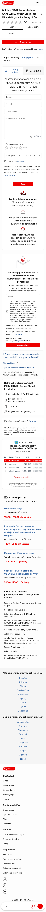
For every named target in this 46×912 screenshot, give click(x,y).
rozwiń (41, 49)
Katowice (23, 682)
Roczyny (23, 726)
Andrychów (23, 722)
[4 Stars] (20, 148)
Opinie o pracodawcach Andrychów (18, 368)
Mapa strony (8, 785)
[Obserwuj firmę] (33, 906)
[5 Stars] (25, 148)
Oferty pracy (8, 810)
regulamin (21, 161)
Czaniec (23, 754)
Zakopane (23, 710)
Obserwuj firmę (23, 345)
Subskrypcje (8, 794)
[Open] (39, 111)
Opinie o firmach (10, 814)
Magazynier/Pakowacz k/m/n (19, 553)
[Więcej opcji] (41, 13)
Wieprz (23, 750)
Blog (5, 819)
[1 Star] (6, 148)
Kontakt (6, 799)
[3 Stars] (16, 148)
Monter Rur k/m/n (13, 508)
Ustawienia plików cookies (14, 873)
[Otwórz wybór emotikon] (31, 136)
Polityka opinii (9, 864)
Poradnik (7, 824)
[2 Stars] (11, 148)
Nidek (23, 759)
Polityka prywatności (12, 868)
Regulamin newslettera (12, 859)
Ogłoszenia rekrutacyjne (13, 834)
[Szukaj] (7, 906)
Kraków (23, 678)
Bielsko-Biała (23, 690)
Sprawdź (33, 421)
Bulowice (23, 746)
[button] (36, 22)
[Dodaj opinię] (40, 906)
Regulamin (7, 854)
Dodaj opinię (25, 42)
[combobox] (19, 111)
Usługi (5, 844)
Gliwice (23, 686)
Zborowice (23, 730)
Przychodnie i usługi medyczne (21, 411)
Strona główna (9, 363)
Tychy (23, 698)
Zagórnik (23, 734)
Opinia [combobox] (9, 97)
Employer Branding (11, 839)
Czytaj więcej (10, 175)
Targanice (23, 742)
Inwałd (23, 738)
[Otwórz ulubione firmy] (37, 3)
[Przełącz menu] (42, 3)
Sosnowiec (23, 694)
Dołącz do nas (9, 790)
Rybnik (23, 706)
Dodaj (23, 184)
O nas (5, 781)
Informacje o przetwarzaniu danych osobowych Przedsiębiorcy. (21, 356)
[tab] (12, 71)
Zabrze (23, 702)
